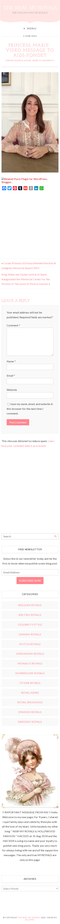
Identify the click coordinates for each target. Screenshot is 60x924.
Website (12, 389)
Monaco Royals (30, 663)
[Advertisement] (30, 223)
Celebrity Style (30, 624)
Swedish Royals (30, 721)
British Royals (30, 614)
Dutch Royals (30, 644)
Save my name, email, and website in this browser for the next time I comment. (30, 408)
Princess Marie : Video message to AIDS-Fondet (30, 50)
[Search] (55, 536)
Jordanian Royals (30, 653)
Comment (13, 325)
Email (11, 375)
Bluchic (30, 920)
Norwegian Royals (30, 673)
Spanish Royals (30, 711)
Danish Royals (14, 60)
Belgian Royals (30, 605)
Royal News (31, 60)
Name (11, 361)
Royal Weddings (29, 702)
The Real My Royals (29, 917)
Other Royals (30, 682)
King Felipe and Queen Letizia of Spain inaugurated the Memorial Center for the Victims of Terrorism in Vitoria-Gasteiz (26, 279)
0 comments (46, 60)
